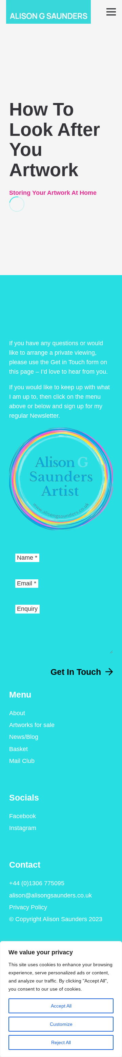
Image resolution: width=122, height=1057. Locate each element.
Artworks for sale (32, 725)
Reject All (61, 1042)
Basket (18, 749)
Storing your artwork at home (53, 192)
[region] (61, 999)
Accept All (61, 1006)
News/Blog (23, 736)
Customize (61, 1024)
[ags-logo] (48, 12)
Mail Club (22, 761)
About (17, 713)
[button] (111, 11)
